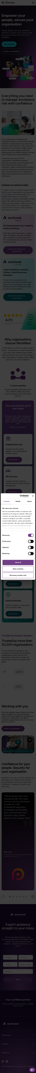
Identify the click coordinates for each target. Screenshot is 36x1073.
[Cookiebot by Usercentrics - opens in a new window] (21, 496)
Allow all (18, 562)
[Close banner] (33, 496)
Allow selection (18, 569)
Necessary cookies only (18, 575)
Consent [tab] (7, 501)
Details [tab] (18, 501)
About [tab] (29, 501)
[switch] (31, 541)
